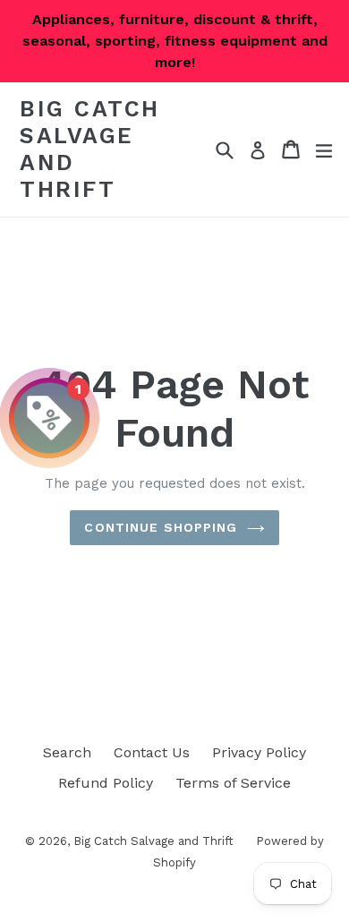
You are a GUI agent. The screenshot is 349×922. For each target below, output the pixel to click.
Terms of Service (233, 782)
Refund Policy (105, 782)
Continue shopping (160, 527)
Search (67, 752)
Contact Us (152, 752)
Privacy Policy (259, 752)
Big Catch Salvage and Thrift (90, 149)
